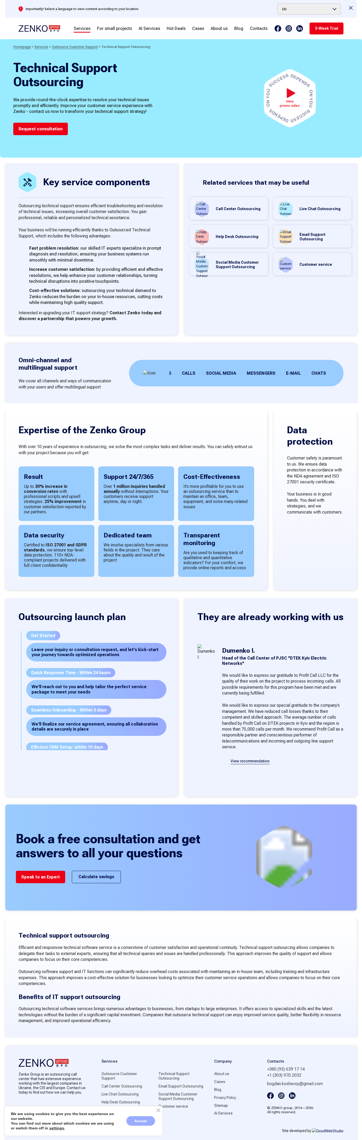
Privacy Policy (225, 1097)
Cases (198, 28)
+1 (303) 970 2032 (284, 1075)
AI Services (149, 28)
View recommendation (250, 761)
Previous (260, 780)
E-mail (275, 373)
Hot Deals (176, 28)
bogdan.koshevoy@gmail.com (295, 1083)
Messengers (243, 373)
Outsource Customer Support (75, 47)
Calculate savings (96, 876)
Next (281, 780)
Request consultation (41, 128)
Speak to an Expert (40, 877)
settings (56, 1128)
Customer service (173, 1106)
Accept (140, 1121)
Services (82, 28)
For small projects (114, 28)
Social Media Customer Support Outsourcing (177, 1096)
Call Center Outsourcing (121, 1086)
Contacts (258, 28)
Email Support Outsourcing (180, 1086)
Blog (238, 28)
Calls (170, 373)
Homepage (22, 47)
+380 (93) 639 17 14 (286, 1069)
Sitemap (221, 1105)
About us (219, 28)
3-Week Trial (326, 28)
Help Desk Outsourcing (120, 1102)
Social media (203, 373)
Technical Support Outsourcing (173, 1076)
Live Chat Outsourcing (120, 1094)
